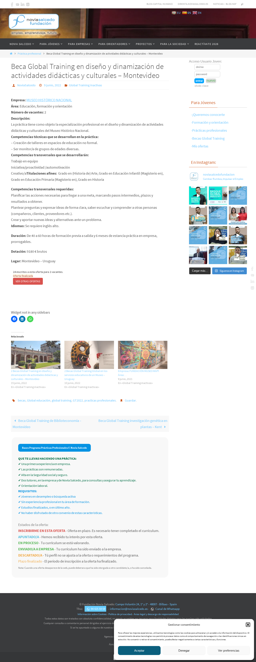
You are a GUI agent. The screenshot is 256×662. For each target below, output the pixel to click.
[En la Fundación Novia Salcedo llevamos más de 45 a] (238, 235)
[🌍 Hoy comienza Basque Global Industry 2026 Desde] (198, 195)
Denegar (184, 650)
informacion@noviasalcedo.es (129, 609)
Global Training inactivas (85, 85)
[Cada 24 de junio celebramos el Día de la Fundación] (198, 255)
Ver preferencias (228, 650)
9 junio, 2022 (52, 85)
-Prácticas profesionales (209, 130)
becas (22, 400)
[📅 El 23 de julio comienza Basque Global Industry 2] (218, 195)
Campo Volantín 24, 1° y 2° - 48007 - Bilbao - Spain (146, 604)
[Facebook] (12, 4)
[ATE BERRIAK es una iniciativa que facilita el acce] (198, 215)
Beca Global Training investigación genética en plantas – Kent (132, 423)
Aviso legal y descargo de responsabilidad (156, 614)
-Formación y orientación (209, 122)
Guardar (130, 400)
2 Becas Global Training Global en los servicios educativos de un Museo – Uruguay (85, 375)
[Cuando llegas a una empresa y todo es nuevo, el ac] (238, 215)
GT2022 (78, 400)
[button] (248, 625)
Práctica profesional (29, 53)
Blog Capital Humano (160, 3)
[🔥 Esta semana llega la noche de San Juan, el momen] (218, 255)
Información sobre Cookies (92, 614)
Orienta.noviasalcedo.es (193, 3)
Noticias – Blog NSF (224, 3)
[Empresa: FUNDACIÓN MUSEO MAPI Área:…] (142, 355)
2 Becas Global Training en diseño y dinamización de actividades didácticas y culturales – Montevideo (34, 375)
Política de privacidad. (120, 614)
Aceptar (139, 650)
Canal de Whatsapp (167, 609)
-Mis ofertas (199, 146)
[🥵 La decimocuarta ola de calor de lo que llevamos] (218, 215)
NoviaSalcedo (26, 85)
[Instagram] (28, 4)
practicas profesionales (100, 400)
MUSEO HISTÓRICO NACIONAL (49, 100)
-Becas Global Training (208, 138)
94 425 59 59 (98, 609)
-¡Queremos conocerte (208, 114)
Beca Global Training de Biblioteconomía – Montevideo (47, 423)
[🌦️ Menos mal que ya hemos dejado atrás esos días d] (198, 235)
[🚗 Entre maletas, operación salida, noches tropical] (238, 195)
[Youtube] (17, 4)
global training (61, 400)
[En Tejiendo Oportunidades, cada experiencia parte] (218, 235)
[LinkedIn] (22, 4)
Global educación (38, 400)
